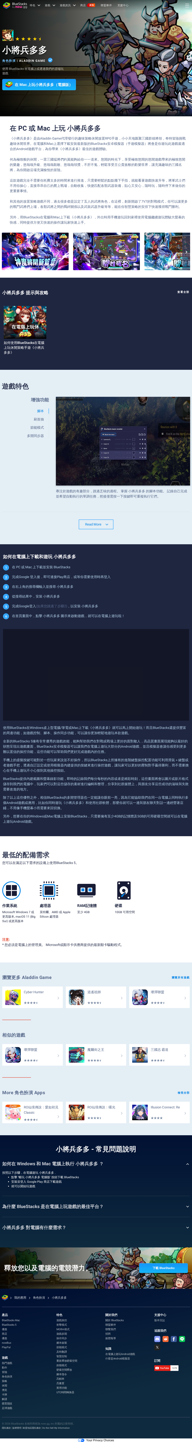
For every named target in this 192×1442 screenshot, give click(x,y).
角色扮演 (9, 60)
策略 (4, 1381)
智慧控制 (61, 1356)
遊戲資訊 (65, 5)
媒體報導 (110, 1338)
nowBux (6, 1342)
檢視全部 (184, 1092)
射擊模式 (61, 1324)
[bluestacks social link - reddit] (166, 1339)
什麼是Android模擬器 (117, 1358)
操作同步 (61, 1338)
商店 (87, 5)
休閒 (4, 1385)
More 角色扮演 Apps (23, 1092)
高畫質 (60, 1383)
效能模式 (61, 1365)
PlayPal (6, 1347)
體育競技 (7, 1403)
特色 (32, 5)
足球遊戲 (7, 1408)
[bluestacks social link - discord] (157, 1339)
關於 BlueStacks (114, 1320)
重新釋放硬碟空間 (66, 1360)
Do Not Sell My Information (56, 1428)
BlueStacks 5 (9, 1324)
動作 (4, 1367)
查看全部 (183, 291)
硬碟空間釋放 (64, 1369)
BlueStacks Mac (11, 1320)
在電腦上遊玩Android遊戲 (120, 1354)
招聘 (108, 1333)
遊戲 (47, 5)
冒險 (4, 1372)
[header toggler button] (187, 5)
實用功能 (61, 1387)
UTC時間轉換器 (65, 1392)
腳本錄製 (61, 1342)
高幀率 (60, 1378)
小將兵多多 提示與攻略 (25, 292)
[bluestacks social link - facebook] (174, 1339)
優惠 (4, 1329)
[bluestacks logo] (15, 5)
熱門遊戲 (7, 1363)
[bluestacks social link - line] (182, 1339)
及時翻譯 (61, 1351)
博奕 (4, 1390)
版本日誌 (159, 1320)
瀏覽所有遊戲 (181, 977)
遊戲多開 (61, 1333)
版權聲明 (16, 1428)
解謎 (4, 1399)
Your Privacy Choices (100, 1440)
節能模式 (61, 1347)
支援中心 (123, 5)
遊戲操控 (61, 1320)
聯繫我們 (110, 1329)
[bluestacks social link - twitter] (157, 1347)
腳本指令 (61, 1374)
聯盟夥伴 (106, 5)
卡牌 (4, 1394)
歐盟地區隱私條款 (32, 1428)
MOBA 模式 (63, 1329)
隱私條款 (6, 1428)
